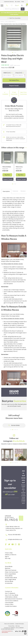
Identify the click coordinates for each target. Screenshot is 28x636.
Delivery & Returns (10, 554)
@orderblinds (19, 441)
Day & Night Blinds (10, 579)
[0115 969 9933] (7, 5)
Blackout (7, 568)
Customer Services (9, 1)
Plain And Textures (10, 570)
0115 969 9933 (16, 534)
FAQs (22, 1)
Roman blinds (15, 425)
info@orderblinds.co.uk (15, 539)
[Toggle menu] (2, 5)
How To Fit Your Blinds (11, 595)
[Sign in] (21, 5)
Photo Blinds (8, 576)
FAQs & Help (9, 553)
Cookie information (11, 606)
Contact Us (8, 591)
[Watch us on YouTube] (13, 544)
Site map (7, 558)
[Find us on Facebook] (6, 544)
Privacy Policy (9, 604)
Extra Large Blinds (10, 574)
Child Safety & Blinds (11, 597)
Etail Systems (5, 632)
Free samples (9, 602)
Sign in (7, 556)
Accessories (8, 583)
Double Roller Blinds (11, 577)
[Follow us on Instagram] (16, 544)
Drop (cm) (18, 72)
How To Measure (10, 593)
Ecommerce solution (6, 631)
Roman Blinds (9, 581)
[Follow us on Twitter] (9, 544)
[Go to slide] (11, 429)
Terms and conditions (11, 600)
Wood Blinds (8, 566)
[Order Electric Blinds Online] (14, 518)
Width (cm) (7, 72)
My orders (17, 1)
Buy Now (7, 175)
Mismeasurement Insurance (13, 599)
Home (2, 21)
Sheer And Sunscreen (11, 572)
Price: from (4, 67)
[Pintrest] (19, 544)
